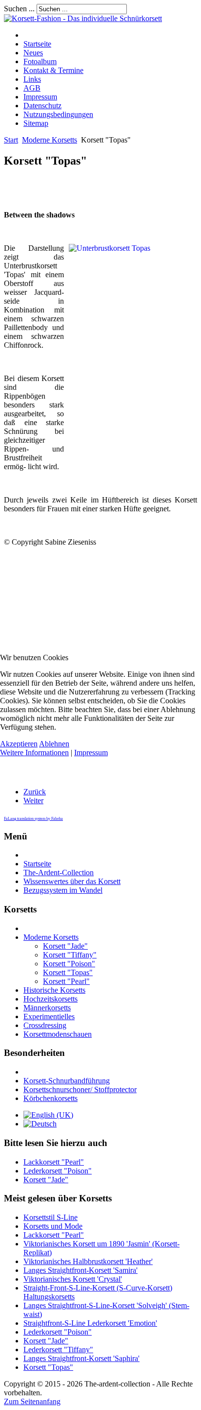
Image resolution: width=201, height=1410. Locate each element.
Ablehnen (54, 744)
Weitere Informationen (34, 752)
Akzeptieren (19, 744)
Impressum (91, 752)
